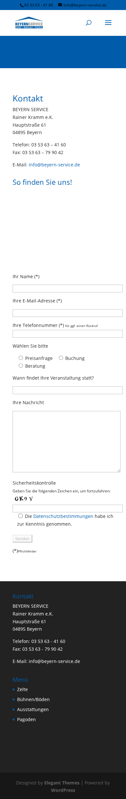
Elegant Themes (61, 783)
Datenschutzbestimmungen (63, 516)
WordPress (63, 790)
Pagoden (26, 719)
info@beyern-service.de (54, 165)
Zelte (22, 689)
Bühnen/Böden (33, 699)
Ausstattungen (33, 709)
